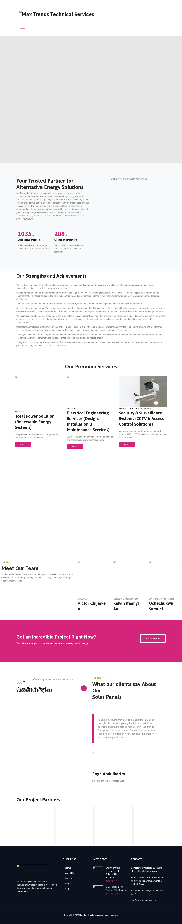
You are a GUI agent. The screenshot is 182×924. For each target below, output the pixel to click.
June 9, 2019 (111, 881)
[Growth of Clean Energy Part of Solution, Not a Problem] (98, 874)
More (23, 444)
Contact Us (88, 29)
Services (49, 29)
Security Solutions (142, 408)
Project (63, 29)
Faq (67, 888)
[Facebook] (150, 2)
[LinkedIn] (155, 2)
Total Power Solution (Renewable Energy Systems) (34, 422)
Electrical (19, 411)
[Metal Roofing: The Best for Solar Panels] (98, 890)
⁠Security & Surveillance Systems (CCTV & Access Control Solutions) (141, 418)
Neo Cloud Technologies (90, 915)
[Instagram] (161, 2)
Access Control (126, 408)
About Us (34, 29)
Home (22, 29)
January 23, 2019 (113, 894)
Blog (74, 29)
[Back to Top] (176, 920)
